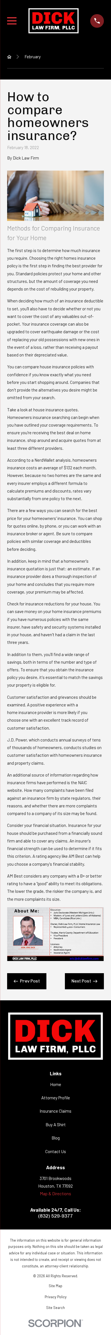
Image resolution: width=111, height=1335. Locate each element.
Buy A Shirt (56, 1124)
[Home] (53, 21)
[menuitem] (55, 1286)
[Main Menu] (12, 20)
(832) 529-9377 (55, 1216)
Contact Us (55, 1151)
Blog (56, 1137)
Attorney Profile (55, 1097)
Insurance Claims (55, 1110)
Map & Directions (55, 1193)
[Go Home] (9, 57)
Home (55, 1084)
